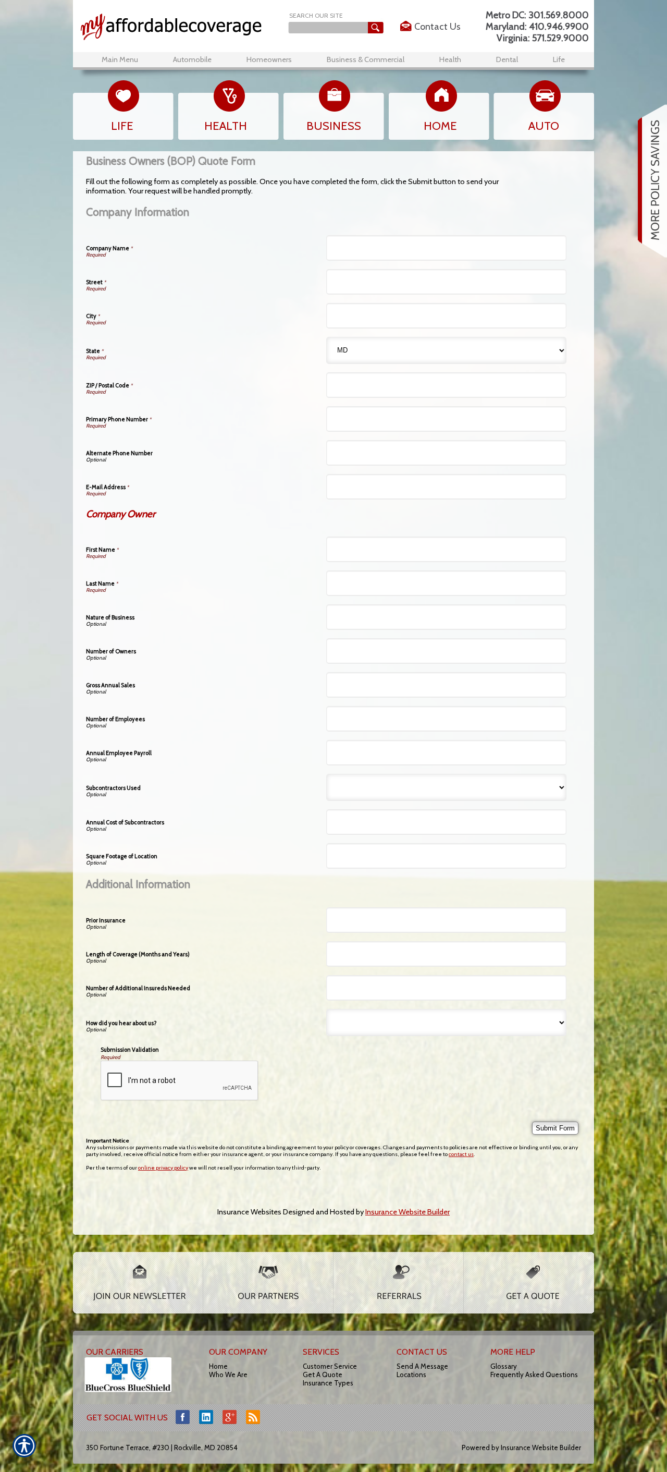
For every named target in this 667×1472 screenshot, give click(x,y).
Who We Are (228, 1374)
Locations (411, 1374)
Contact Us (437, 26)
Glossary (503, 1366)
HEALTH (225, 126)
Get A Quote (322, 1374)
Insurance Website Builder (407, 1211)
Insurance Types (328, 1383)
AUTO (543, 126)
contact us (461, 1154)
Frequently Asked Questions (534, 1374)
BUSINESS (333, 126)
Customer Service (330, 1366)
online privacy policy (163, 1167)
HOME (440, 126)
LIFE (122, 126)
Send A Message (422, 1366)
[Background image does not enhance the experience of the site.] (178, 26)
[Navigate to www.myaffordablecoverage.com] (649, 181)
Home (218, 1366)
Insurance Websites (249, 1211)
